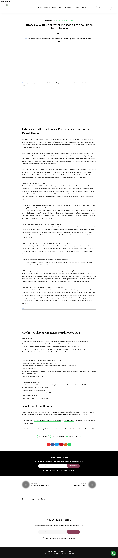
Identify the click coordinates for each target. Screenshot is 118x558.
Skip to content (5, 2)
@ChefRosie (47, 429)
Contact (77, 7)
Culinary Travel (61, 20)
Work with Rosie (65, 7)
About (83, 7)
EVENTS (39, 7)
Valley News (38, 415)
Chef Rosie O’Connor (76, 429)
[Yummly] (65, 444)
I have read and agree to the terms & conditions (59, 470)
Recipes (54, 7)
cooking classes (39, 420)
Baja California (43, 436)
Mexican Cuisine (74, 436)
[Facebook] (53, 444)
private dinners (69, 420)
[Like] (49, 444)
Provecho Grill (51, 412)
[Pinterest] (61, 444)
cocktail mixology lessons (52, 420)
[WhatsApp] (69, 444)
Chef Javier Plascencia (59, 436)
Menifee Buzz (26, 415)
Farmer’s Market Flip (66, 415)
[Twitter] (57, 444)
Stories (46, 7)
